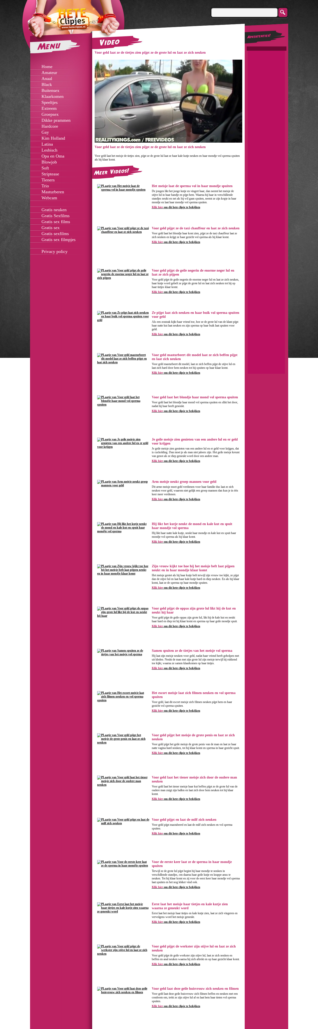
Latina (47, 144)
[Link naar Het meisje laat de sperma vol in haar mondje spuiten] (123, 189)
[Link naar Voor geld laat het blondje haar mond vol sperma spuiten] (123, 404)
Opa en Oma (52, 156)
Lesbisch (49, 150)
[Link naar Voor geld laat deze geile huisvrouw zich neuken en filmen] (123, 992)
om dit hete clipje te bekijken (176, 207)
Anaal (46, 78)
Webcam (49, 197)
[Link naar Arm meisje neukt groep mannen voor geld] (123, 485)
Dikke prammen (56, 120)
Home (46, 66)
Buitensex (50, 90)
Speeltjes (49, 102)
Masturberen (52, 191)
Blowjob (49, 162)
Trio (45, 185)
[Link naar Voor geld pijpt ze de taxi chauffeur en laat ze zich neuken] (123, 232)
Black (46, 84)
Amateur (49, 72)
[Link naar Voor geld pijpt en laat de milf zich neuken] (123, 823)
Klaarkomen (52, 96)
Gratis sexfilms (55, 233)
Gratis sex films (55, 221)
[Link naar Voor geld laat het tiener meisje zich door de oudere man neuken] (123, 784)
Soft (45, 167)
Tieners (48, 179)
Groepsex (50, 114)
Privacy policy (54, 251)
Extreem (49, 108)
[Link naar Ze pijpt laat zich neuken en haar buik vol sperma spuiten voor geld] (123, 320)
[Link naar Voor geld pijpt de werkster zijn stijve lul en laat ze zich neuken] (123, 953)
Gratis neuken (54, 209)
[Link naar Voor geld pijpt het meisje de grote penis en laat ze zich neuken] (123, 742)
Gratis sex (50, 227)
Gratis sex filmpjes (58, 239)
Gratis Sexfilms (55, 215)
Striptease (50, 173)
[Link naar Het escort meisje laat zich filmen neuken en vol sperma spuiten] (123, 700)
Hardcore (49, 126)
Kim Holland (53, 138)
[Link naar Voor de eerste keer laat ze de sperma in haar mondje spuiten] (123, 865)
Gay (45, 132)
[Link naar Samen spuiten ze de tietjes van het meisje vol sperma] (123, 654)
